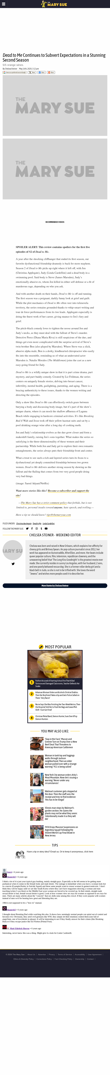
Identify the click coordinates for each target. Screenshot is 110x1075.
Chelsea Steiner (11, 68)
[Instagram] (36, 529)
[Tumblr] (41, 529)
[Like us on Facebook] (32, 529)
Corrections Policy (44, 959)
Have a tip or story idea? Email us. (43, 852)
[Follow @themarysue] (27, 529)
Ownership (79, 959)
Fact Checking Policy (63, 959)
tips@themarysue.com (59, 514)
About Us (31, 954)
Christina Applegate (23, 523)
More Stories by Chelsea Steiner (55, 585)
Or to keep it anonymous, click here (76, 852)
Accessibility (80, 954)
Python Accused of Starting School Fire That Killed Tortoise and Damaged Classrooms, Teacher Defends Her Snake (57, 683)
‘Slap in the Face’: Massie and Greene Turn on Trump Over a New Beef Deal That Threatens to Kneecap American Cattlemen (61, 743)
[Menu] (3, 4)
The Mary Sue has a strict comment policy (44, 502)
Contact (90, 959)
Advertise (42, 954)
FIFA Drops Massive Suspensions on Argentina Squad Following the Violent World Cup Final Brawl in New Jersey (61, 831)
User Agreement (95, 954)
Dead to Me (37, 523)
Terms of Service (65, 954)
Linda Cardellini (49, 523)
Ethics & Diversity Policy (24, 959)
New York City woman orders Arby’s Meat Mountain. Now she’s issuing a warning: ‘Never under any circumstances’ (61, 779)
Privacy (52, 954)
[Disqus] (55, 900)
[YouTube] (46, 529)
